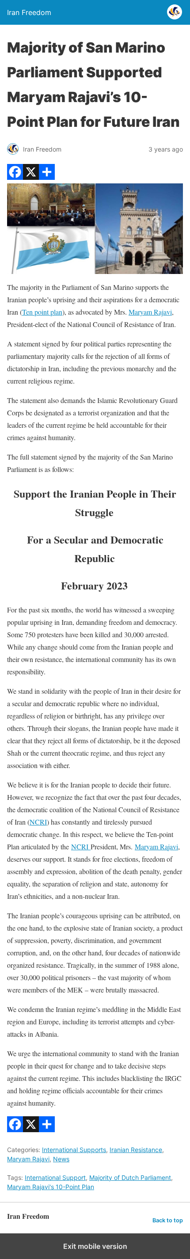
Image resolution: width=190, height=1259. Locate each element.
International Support (55, 1177)
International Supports (74, 1149)
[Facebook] (15, 177)
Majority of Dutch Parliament (130, 1177)
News (61, 1159)
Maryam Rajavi (150, 311)
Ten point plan (42, 311)
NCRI (38, 821)
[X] (31, 177)
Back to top (167, 1220)
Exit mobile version (95, 1246)
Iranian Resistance (136, 1149)
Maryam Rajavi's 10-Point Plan (50, 1187)
